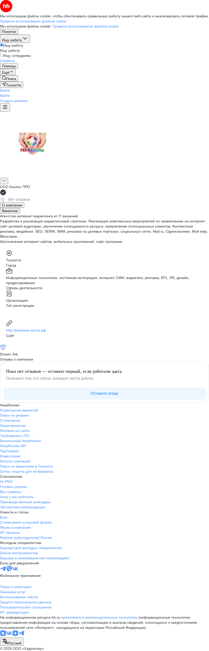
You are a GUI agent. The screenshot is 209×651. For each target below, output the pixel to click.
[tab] (12, 205)
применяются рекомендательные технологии (99, 617)
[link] (9, 78)
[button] (5, 90)
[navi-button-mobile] (5, 107)
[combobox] (11, 641)
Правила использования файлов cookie (86, 26)
